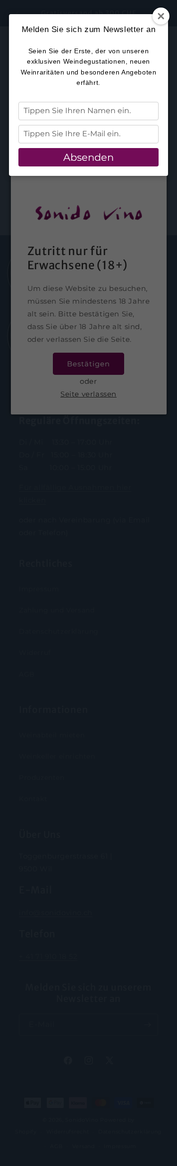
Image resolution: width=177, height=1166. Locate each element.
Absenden (88, 157)
